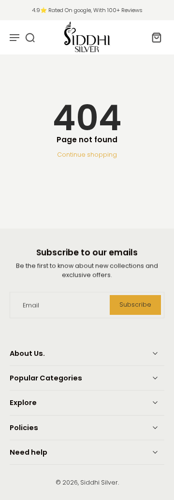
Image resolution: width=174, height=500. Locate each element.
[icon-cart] (153, 37)
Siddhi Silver (99, 482)
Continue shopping (87, 154)
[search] (30, 37)
